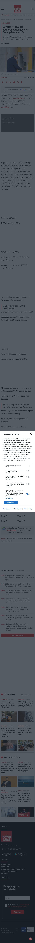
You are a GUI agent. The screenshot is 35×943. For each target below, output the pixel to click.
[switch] (27, 470)
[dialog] (17, 471)
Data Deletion (7, 509)
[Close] (31, 434)
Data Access (17, 509)
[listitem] (17, 466)
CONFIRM (10, 502)
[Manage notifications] (30, 938)
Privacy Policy (28, 509)
